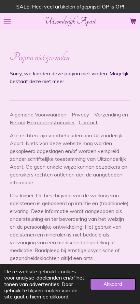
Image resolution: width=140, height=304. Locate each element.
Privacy (80, 114)
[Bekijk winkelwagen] (133, 21)
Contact (88, 122)
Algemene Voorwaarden (41, 114)
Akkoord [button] (113, 284)
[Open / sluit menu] (7, 21)
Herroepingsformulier (51, 122)
